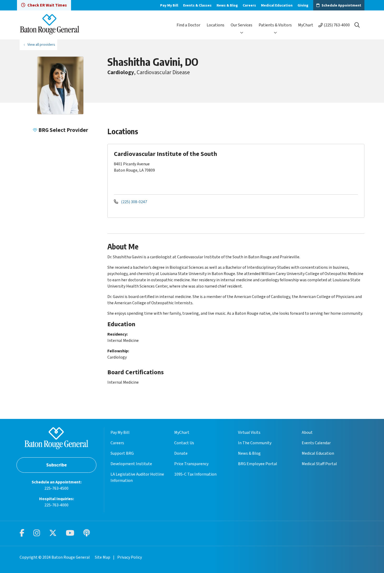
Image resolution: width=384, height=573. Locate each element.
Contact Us (184, 443)
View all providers (41, 44)
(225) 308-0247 (133, 202)
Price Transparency (191, 464)
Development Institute (131, 464)
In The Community (254, 443)
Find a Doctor (188, 25)
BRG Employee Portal (257, 464)
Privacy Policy (129, 557)
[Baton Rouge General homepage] (50, 25)
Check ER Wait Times (47, 5)
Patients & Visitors (275, 25)
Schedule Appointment (341, 5)
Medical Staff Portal (319, 464)
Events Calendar (316, 443)
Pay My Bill (169, 5)
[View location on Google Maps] (318, 168)
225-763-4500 (56, 488)
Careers (249, 5)
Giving (303, 5)
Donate (181, 453)
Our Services (241, 25)
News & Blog (227, 5)
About (307, 432)
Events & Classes (197, 5)
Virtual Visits (249, 432)
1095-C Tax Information (195, 474)
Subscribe (56, 465)
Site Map (102, 557)
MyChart (305, 25)
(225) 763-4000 (337, 25)
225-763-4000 (56, 505)
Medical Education (277, 5)
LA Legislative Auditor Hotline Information (137, 477)
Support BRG (122, 453)
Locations (215, 25)
